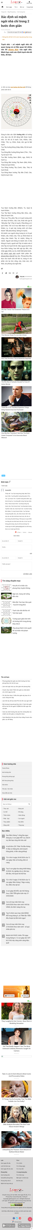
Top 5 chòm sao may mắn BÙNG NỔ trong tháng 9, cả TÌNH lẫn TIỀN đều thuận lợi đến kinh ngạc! (18, 915)
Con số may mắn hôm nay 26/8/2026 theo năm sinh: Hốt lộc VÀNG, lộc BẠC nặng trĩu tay (17, 904)
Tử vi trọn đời (19, 1169)
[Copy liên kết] (16, 273)
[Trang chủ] (2, 7)
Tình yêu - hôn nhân (7, 789)
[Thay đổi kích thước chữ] (5, 32)
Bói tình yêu (19, 1180)
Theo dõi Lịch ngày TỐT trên (15, 32)
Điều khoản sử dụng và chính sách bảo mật (19, 1211)
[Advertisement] (16, 69)
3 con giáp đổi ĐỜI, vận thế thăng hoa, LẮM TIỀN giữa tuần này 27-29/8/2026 (17, 893)
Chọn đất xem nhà (7, 793)
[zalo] (9, 273)
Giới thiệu (4, 1211)
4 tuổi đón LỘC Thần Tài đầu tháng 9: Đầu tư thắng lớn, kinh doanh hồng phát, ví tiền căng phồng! (18, 848)
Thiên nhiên (6, 815)
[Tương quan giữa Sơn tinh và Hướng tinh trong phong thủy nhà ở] (6, 621)
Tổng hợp (21, 825)
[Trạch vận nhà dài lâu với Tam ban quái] (6, 612)
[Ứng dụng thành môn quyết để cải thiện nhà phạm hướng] (6, 630)
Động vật (21, 808)
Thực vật (6, 808)
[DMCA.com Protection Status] (16, 1205)
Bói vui (22, 7)
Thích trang (10, 995)
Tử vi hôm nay (20, 1175)
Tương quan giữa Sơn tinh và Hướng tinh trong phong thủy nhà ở (21, 621)
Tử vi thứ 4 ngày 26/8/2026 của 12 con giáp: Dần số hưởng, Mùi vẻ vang (18, 860)
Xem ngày (9, 7)
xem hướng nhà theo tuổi (18, 87)
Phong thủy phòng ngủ (8, 776)
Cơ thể (5, 812)
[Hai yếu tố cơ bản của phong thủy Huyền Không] (6, 587)
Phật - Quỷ (6, 818)
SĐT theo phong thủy (8, 780)
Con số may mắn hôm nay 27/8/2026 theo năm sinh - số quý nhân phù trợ (17, 926)
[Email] (13, 273)
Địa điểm (21, 822)
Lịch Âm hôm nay (5, 1166)
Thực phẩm (6, 822)
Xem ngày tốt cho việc (7, 1169)
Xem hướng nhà (6, 772)
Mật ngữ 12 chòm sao (22, 1177)
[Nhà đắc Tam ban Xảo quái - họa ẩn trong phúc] (6, 604)
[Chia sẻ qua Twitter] (6, 273)
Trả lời (24, 532)
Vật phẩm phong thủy (7, 1177)
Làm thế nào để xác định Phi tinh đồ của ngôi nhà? (17, 701)
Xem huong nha (21, 12)
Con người (21, 818)
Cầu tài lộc (5, 784)
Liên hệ (16, 1213)
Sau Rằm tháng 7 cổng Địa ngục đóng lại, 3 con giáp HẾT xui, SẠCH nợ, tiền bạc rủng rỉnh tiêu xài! (18, 837)
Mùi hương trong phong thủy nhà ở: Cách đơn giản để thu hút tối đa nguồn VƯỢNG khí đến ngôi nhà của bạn (17, 706)
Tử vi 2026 (19, 1163)
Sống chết (6, 825)
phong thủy (13, 49)
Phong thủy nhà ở (6, 1180)
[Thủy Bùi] (17, 276)
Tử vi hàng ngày (20, 1166)
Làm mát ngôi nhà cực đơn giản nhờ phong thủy (16, 686)
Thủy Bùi (22, 276)
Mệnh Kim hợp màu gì (7, 1183)
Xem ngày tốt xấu (5, 1163)
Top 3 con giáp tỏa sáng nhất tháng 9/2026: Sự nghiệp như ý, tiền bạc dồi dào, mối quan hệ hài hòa (18, 871)
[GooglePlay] (8, 1227)
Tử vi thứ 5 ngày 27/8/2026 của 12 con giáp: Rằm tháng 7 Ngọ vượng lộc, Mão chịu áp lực (18, 882)
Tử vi (16, 7)
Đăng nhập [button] (29, 3)
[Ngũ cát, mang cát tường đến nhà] (6, 596)
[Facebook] (13, 1219)
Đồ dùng (20, 812)
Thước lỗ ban (5, 768)
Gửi (31, 553)
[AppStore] (24, 1227)
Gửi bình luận (27, 574)
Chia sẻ (30, 532)
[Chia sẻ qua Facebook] (2, 273)
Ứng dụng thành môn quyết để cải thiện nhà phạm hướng (22, 630)
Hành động (21, 815)
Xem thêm (17, 536)
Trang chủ (3, 12)
